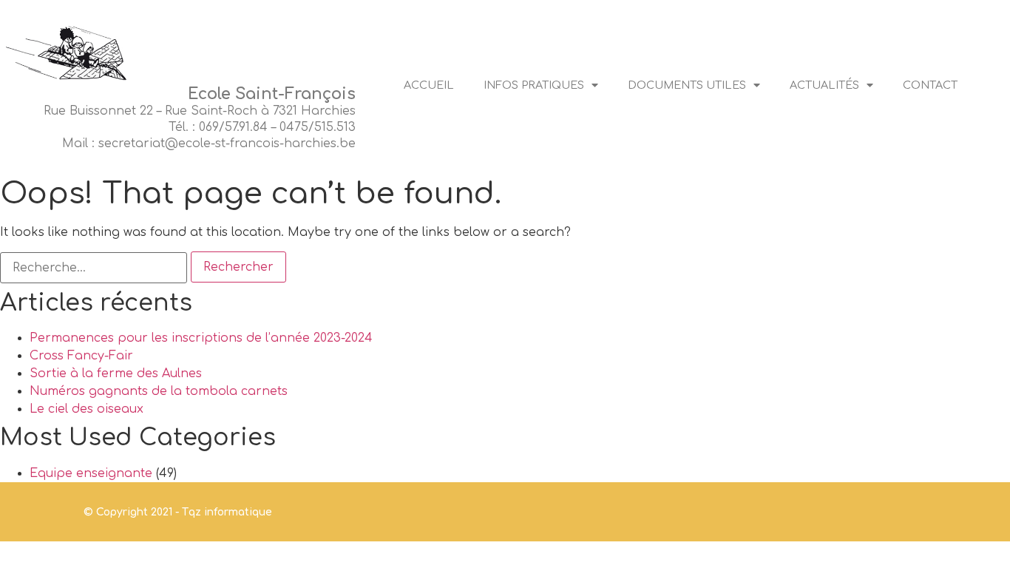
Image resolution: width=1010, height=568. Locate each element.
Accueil (429, 85)
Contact (930, 85)
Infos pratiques (534, 85)
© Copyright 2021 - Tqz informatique (178, 512)
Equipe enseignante (91, 473)
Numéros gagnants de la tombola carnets (159, 391)
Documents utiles (687, 85)
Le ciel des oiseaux (86, 409)
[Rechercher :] (93, 267)
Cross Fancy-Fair (81, 355)
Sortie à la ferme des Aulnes (116, 373)
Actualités (824, 85)
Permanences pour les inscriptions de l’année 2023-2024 (201, 338)
